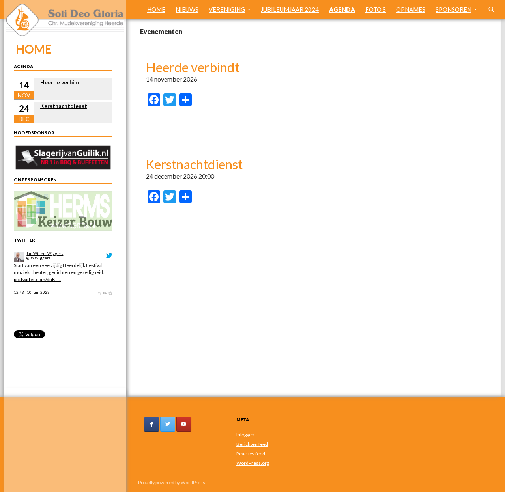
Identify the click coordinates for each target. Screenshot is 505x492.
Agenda (342, 9)
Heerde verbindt (192, 67)
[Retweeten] (105, 292)
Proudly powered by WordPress (171, 482)
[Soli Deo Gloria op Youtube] (183, 424)
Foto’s (375, 9)
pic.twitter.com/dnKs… (37, 279)
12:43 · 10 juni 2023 (32, 292)
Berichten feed (252, 444)
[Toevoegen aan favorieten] (110, 292)
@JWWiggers (38, 258)
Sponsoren (453, 9)
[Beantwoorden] (99, 292)
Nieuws (187, 9)
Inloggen (245, 435)
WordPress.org (252, 463)
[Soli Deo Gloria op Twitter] (167, 424)
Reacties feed (250, 454)
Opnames (410, 9)
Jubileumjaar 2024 (290, 9)
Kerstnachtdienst (194, 164)
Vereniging (227, 9)
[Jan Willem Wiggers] (19, 256)
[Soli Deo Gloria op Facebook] (151, 424)
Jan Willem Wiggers (44, 254)
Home (156, 9)
